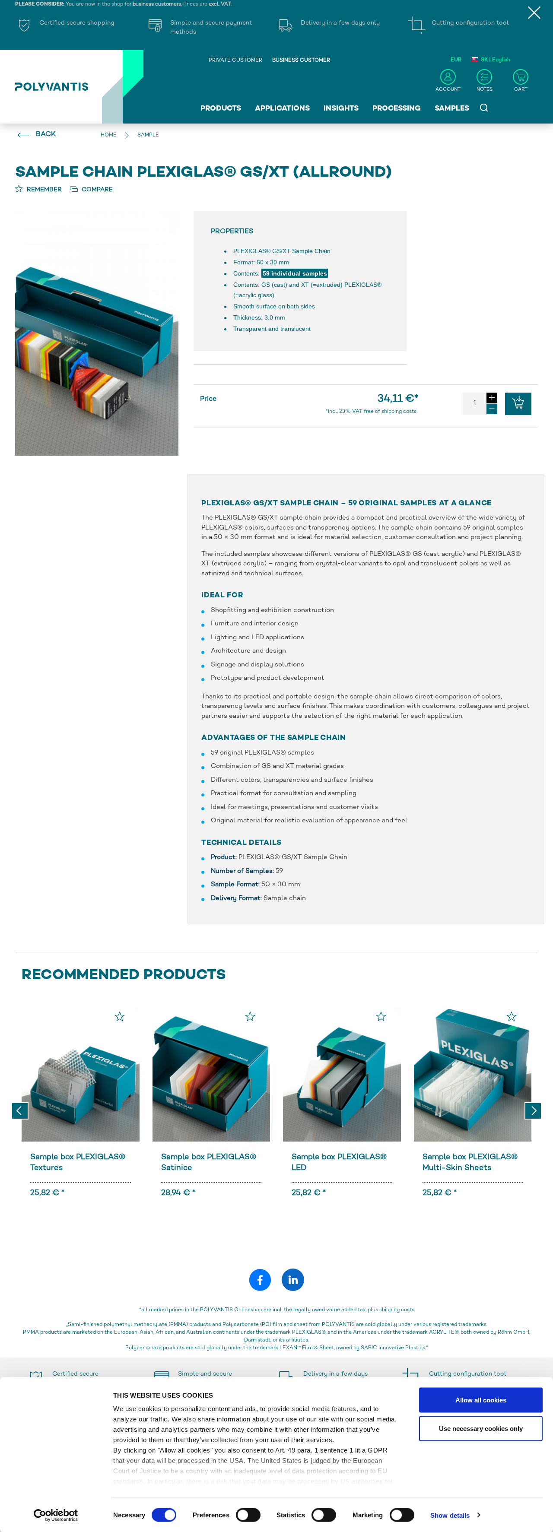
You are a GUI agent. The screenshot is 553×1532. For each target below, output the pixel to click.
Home (109, 135)
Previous (20, 1111)
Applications (282, 109)
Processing (396, 109)
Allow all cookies (480, 1400)
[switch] (248, 1516)
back (46, 134)
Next (533, 1111)
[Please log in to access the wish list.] (120, 1016)
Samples (452, 109)
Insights (341, 109)
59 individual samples (295, 273)
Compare (96, 190)
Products (220, 109)
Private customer (235, 60)
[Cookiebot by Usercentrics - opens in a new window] (56, 1515)
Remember (43, 190)
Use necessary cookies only (481, 1428)
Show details (450, 1515)
